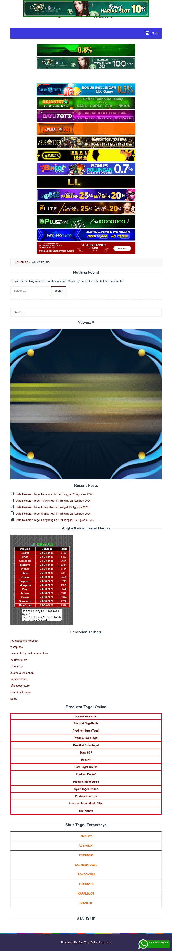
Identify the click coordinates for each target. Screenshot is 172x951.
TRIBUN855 (86, 855)
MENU (154, 33)
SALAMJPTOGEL (86, 865)
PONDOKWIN (86, 874)
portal (13, 698)
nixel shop (16, 666)
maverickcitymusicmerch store (29, 653)
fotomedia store (19, 679)
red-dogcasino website (24, 640)
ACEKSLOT (86, 845)
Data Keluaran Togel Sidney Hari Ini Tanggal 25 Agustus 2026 (53, 513)
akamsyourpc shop (22, 673)
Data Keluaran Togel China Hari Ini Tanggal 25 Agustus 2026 (52, 507)
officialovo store (20, 685)
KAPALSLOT (86, 893)
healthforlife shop (20, 692)
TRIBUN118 (86, 884)
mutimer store (18, 660)
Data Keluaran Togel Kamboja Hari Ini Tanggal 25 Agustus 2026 (54, 494)
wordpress (16, 647)
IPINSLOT (86, 903)
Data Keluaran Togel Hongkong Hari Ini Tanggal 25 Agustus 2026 (55, 520)
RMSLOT (86, 836)
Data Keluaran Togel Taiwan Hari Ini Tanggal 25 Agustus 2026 (53, 500)
